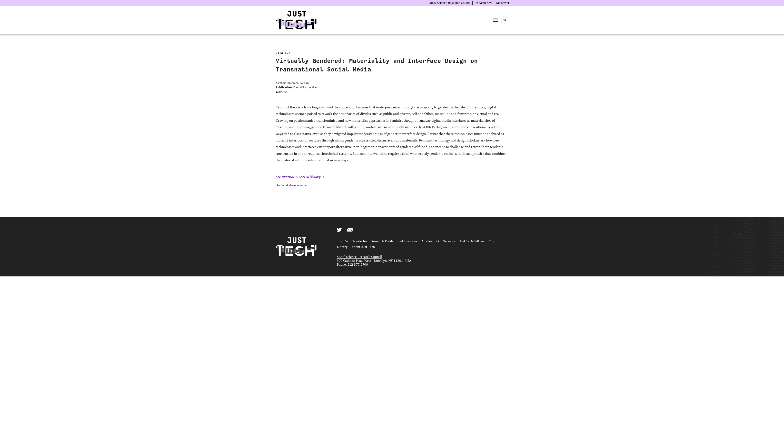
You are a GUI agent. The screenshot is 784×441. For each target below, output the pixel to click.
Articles (426, 241)
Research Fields (382, 241)
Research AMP (483, 3)
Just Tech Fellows (471, 241)
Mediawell (502, 3)
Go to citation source (291, 185)
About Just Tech (363, 247)
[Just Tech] (296, 20)
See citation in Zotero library (298, 177)
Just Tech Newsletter (352, 241)
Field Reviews (407, 241)
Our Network (445, 241)
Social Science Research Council (450, 3)
